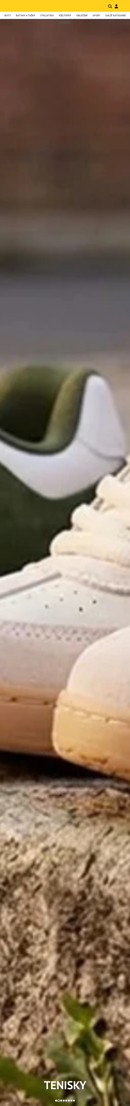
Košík (123, 6)
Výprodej (65, 22)
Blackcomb (22, 5)
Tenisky (65, 1085)
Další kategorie (115, 15)
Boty (7, 15)
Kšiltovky (65, 15)
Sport (96, 15)
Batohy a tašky (25, 15)
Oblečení (82, 15)
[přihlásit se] (116, 6)
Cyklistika (47, 15)
